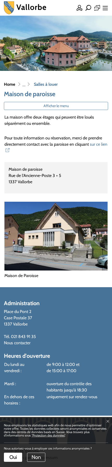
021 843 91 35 (23, 336)
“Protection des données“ (48, 435)
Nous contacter (17, 342)
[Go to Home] (9, 84)
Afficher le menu (56, 105)
